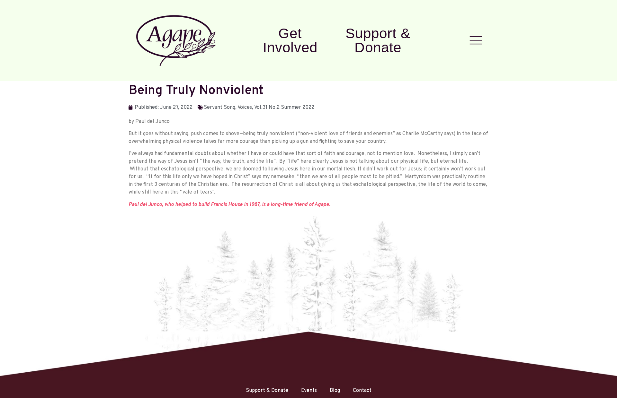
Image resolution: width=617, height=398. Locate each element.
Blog (335, 390)
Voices (244, 107)
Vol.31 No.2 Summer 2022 (284, 107)
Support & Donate (377, 40)
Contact (362, 390)
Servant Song (219, 107)
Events (309, 390)
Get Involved (290, 40)
